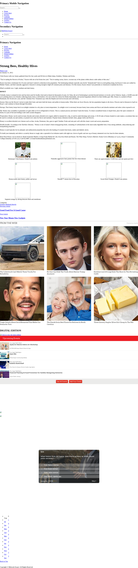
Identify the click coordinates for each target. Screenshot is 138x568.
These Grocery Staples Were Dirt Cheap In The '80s (113, 322)
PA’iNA (6, 15)
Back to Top (4, 561)
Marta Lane (3, 71)
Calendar (7, 17)
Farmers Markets (5, 204)
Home (6, 11)
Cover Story (8, 13)
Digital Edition (8, 18)
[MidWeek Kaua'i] (6, 31)
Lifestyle (13, 204)
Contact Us (7, 22)
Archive (6, 20)
